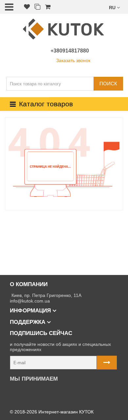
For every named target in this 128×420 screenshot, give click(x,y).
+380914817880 (70, 50)
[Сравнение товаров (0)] (37, 7)
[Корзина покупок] (48, 7)
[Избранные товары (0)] (27, 7)
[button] (114, 7)
